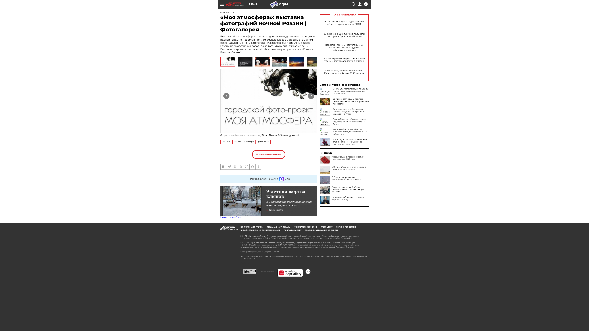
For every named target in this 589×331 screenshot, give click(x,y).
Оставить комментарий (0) (268, 154)
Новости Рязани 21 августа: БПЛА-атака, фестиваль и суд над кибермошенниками (344, 47)
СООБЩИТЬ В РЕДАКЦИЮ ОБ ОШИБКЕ (321, 230)
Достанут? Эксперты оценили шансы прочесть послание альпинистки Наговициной (350, 91)
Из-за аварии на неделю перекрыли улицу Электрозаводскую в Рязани (344, 59)
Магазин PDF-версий (346, 227)
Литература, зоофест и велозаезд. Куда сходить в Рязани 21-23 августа (344, 72)
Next (311, 96)
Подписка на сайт (292, 230)
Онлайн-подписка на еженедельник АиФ (260, 230)
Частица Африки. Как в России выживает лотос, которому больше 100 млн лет (350, 131)
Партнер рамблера (267, 271)
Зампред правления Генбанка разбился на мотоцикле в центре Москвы (348, 189)
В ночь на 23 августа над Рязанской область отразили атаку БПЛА (344, 23)
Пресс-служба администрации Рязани (241, 135)
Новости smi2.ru (230, 217)
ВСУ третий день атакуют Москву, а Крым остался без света (349, 168)
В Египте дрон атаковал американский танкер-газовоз (346, 178)
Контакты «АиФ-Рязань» (252, 227)
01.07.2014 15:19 (227, 12)
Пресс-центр (327, 227)
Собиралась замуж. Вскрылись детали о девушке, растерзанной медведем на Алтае (348, 111)
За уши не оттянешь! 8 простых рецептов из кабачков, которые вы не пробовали (351, 101)
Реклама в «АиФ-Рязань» (279, 227)
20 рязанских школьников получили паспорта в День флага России (344, 35)
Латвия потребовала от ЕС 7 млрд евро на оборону (348, 198)
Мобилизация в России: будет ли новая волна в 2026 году (348, 158)
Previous (226, 96)
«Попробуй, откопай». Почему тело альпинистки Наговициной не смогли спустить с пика (350, 141)
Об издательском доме (305, 227)
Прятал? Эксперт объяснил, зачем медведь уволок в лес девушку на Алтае (349, 121)
